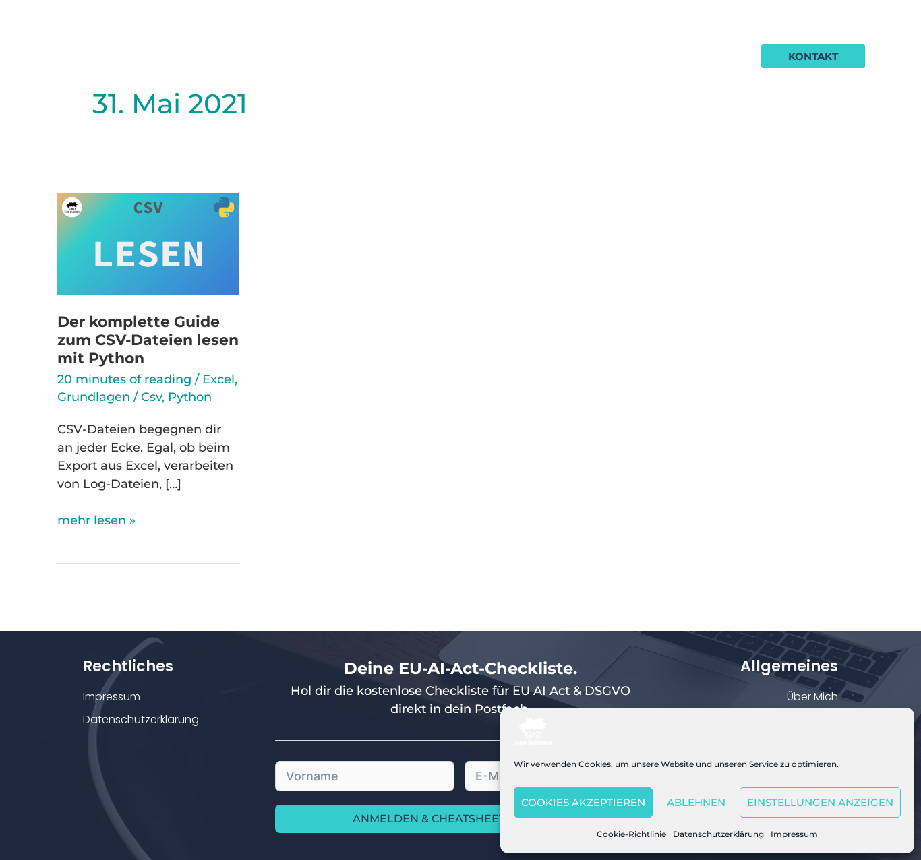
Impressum (794, 834)
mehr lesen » (96, 520)
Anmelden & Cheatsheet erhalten (460, 818)
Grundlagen (93, 397)
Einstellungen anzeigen (820, 802)
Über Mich (812, 696)
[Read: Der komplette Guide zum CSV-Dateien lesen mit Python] (148, 242)
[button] (813, 56)
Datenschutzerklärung (718, 834)
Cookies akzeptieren (583, 802)
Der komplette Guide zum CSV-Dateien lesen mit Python (148, 340)
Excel (218, 379)
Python (190, 397)
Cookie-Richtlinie (631, 834)
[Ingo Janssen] (533, 730)
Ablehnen (696, 802)
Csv (151, 397)
